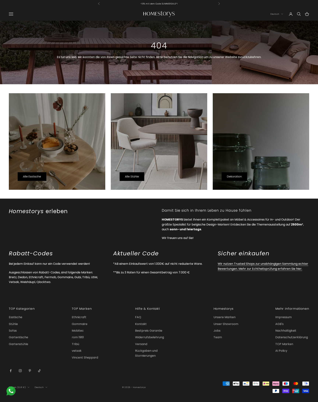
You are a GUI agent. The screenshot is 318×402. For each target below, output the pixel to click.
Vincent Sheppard (85, 357)
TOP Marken (284, 344)
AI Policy (281, 351)
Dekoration (234, 176)
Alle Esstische (32, 176)
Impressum (283, 317)
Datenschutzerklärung (291, 337)
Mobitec (78, 330)
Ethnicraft (79, 317)
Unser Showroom (225, 324)
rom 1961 (78, 337)
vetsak (77, 351)
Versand (141, 344)
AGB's (279, 324)
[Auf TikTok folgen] (39, 371)
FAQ (138, 317)
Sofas (13, 330)
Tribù (75, 344)
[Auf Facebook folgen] (11, 371)
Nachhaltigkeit (285, 330)
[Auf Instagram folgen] (20, 371)
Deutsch (274, 14)
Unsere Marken (224, 317)
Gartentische (18, 337)
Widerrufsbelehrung (149, 337)
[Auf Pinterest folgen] (30, 371)
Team (217, 337)
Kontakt (141, 324)
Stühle (13, 324)
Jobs (216, 330)
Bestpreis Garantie (148, 330)
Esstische (15, 317)
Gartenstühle (18, 344)
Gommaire (79, 324)
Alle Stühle (132, 176)
